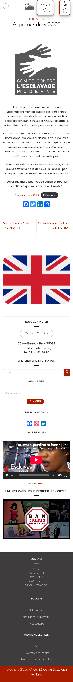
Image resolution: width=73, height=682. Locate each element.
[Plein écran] (66, 475)
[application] (36, 460)
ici (66, 173)
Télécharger (49, 195)
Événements (36, 18)
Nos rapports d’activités (36, 616)
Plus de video (36, 483)
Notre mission (36, 610)
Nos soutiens (36, 623)
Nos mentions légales (36, 652)
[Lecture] (7, 475)
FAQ (36, 646)
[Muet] (60, 475)
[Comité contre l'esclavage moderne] (29, 6)
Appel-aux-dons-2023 (27, 195)
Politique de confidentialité (36, 659)
